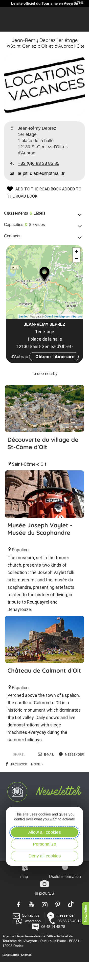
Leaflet (23, 316)
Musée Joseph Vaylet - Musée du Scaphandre (39, 528)
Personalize (44, 844)
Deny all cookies (44, 855)
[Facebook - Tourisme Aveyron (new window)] (18, 904)
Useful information (65, 876)
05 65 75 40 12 (69, 921)
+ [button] (76, 251)
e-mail (48, 754)
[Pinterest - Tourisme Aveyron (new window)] (58, 904)
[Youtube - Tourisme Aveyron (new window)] (31, 904)
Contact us (30, 915)
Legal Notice (10, 954)
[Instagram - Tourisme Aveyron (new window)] (45, 904)
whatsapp (32, 921)
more (36, 764)
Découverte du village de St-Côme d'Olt (42, 443)
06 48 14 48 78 (53, 927)
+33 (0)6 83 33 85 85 (38, 163)
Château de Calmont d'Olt (44, 670)
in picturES (44, 893)
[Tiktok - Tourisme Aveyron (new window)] (71, 904)
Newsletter (85, 913)
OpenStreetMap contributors (63, 316)
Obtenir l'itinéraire (54, 356)
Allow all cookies (44, 832)
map (24, 876)
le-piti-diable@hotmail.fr (41, 173)
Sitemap (26, 954)
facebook (18, 764)
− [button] (76, 259)
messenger (74, 754)
